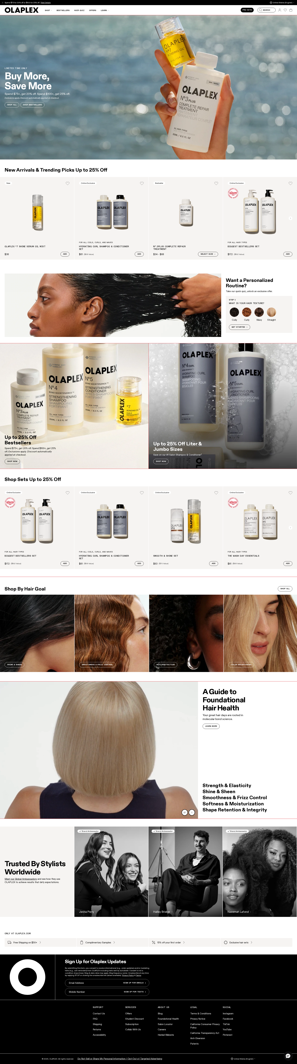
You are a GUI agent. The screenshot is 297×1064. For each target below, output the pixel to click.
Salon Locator (165, 1024)
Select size (207, 254)
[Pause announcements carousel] (2, 2)
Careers (162, 1029)
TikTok (226, 1024)
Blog (160, 1013)
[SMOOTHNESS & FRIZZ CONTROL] (112, 633)
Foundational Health (168, 1018)
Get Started (238, 327)
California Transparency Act (204, 1033)
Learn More (211, 726)
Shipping (97, 1024)
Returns (97, 1029)
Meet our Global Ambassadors (21, 878)
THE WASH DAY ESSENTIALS (243, 556)
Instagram (228, 1013)
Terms (138, 975)
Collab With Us (133, 1029)
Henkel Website (166, 1034)
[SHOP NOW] (74, 406)
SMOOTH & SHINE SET (165, 556)
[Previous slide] (6, 218)
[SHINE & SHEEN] (37, 633)
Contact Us (99, 1013)
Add (65, 254)
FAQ (95, 1018)
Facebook (228, 1018)
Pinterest (227, 1034)
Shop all (285, 589)
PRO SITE (247, 10)
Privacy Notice (197, 1018)
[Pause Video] (192, 812)
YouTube (227, 1029)
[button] (288, 1055)
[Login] (67, 183)
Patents (194, 1043)
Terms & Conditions (200, 1013)
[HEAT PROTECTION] (186, 633)
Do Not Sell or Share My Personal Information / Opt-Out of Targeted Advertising (119, 1058)
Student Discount (134, 1018)
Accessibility (99, 1034)
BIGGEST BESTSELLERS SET (244, 247)
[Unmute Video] (185, 812)
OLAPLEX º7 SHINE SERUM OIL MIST (25, 247)
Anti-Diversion (197, 1038)
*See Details (45, 2)
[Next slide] (290, 218)
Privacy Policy (128, 975)
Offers (128, 1013)
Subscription (132, 1024)
